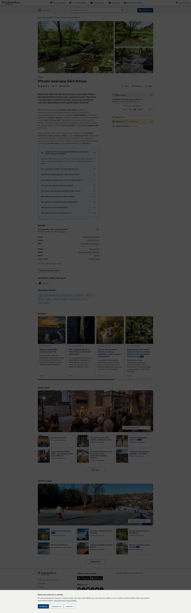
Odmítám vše (56, 606)
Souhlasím (43, 606)
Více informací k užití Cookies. (65, 600)
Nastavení (69, 606)
